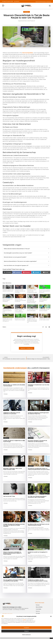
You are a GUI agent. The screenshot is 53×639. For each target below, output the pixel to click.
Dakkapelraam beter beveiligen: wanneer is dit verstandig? (20, 291)
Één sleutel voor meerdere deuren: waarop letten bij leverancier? (44, 291)
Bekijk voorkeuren (26, 634)
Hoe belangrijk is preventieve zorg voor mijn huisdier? (26, 253)
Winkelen (26, 11)
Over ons (38, 611)
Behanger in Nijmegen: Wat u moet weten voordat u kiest (12, 469)
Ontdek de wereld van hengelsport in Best (37, 552)
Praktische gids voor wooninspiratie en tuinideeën (43, 300)
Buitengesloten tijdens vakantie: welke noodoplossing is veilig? (32, 291)
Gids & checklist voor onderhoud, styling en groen (7, 310)
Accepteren (26, 627)
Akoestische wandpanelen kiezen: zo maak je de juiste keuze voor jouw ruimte (39, 469)
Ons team (38, 613)
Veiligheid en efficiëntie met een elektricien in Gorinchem (11, 413)
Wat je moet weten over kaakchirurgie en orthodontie (8, 300)
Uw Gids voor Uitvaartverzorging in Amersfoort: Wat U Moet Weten (37, 497)
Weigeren (26, 631)
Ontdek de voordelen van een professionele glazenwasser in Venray (38, 580)
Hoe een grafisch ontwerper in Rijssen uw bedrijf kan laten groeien (13, 580)
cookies (24, 619)
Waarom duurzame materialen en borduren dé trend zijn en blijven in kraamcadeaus (12, 553)
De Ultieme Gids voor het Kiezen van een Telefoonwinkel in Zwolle (38, 524)
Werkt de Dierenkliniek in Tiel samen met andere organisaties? (26, 261)
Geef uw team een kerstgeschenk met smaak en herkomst (20, 300)
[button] (51, 616)
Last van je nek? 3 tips (9, 496)
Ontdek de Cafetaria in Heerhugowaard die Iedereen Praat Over (38, 413)
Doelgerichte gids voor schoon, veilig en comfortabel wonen (19, 310)
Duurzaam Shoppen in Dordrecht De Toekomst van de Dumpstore (37, 441)
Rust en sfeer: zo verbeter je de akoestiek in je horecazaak (14, 385)
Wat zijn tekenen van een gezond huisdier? (26, 257)
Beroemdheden (39, 607)
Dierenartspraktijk (27, 52)
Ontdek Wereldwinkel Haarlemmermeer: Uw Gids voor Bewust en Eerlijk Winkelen (14, 525)
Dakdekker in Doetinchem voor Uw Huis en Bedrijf (38, 385)
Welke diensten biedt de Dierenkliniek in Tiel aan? (26, 248)
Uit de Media (38, 609)
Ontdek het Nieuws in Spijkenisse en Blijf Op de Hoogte (14, 441)
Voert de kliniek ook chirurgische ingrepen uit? (26, 265)
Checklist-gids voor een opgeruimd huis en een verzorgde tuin (7, 320)
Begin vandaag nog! (26, 336)
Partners (37, 604)
